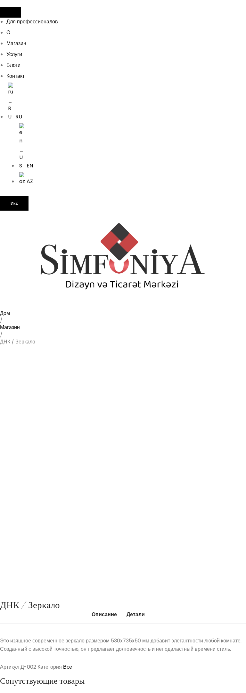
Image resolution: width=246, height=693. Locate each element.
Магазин (16, 43)
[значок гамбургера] (10, 12)
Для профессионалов (32, 21)
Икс (14, 203)
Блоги (13, 65)
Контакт (15, 76)
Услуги (14, 54)
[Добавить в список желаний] (15, 362)
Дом (5, 313)
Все (67, 667)
